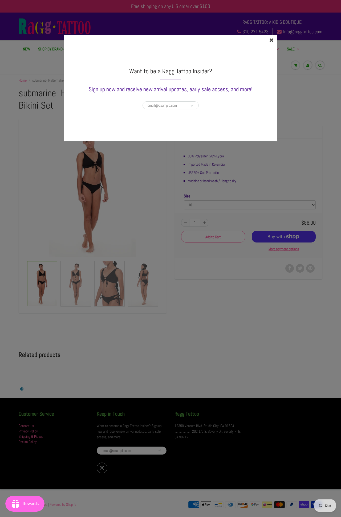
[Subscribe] (192, 105)
